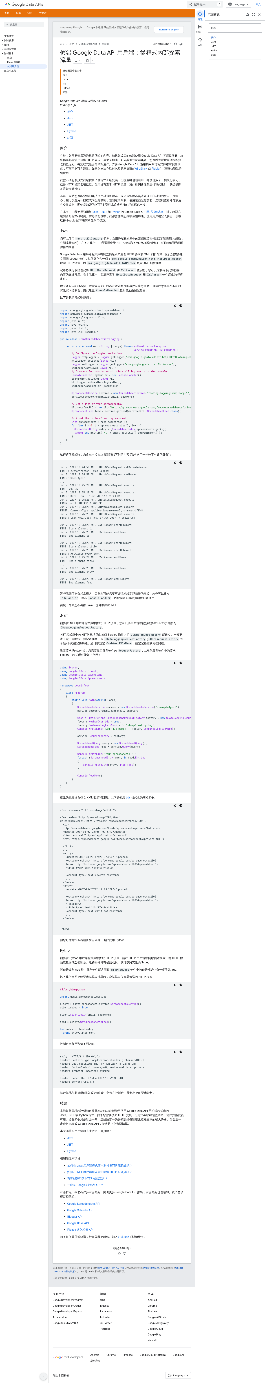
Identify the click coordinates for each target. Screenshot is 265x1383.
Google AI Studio (157, 1317)
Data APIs (34, 4)
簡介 (70, 111)
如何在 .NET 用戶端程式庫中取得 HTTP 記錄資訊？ (99, 1172)
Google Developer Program (68, 1300)
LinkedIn (105, 1317)
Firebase (153, 1311)
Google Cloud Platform (153, 1354)
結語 (70, 137)
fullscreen (253, 14)
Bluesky (104, 1305)
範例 (29, 13)
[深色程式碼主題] (181, 305)
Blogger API (75, 1216)
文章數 (43, 13)
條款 (55, 1375)
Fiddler (156, 168)
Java (70, 118)
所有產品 (95, 1360)
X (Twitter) (106, 1323)
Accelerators (60, 1317)
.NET (70, 124)
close (259, 14)
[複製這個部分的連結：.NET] (71, 616)
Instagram (106, 1311)
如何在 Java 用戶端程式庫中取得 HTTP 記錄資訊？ (99, 1165)
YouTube (105, 1328)
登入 (258, 4)
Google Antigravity (158, 1323)
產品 (71, 43)
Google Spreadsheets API (83, 1203)
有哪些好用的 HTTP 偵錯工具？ (87, 1178)
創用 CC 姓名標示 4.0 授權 (110, 1267)
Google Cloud (155, 1328)
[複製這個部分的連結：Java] (71, 231)
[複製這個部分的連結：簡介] (70, 148)
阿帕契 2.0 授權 (151, 1267)
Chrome (152, 1305)
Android (152, 1300)
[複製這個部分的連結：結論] (70, 1103)
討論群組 (123, 1237)
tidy (128, 797)
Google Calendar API (80, 1210)
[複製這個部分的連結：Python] (75, 951)
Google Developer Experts (67, 1311)
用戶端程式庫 (155, 212)
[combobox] (205, 4)
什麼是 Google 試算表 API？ (85, 1185)
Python (71, 131)
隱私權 (65, 1375)
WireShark (140, 168)
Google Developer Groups (67, 1305)
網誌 (102, 1300)
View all (152, 1340)
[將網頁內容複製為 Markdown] (87, 60)
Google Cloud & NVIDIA (65, 1323)
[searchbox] (24, 24)
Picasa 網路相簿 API (80, 1229)
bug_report (248, 14)
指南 (18, 13)
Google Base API (78, 1223)
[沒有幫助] (181, 44)
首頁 (6, 13)
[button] (23, 40)
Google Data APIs (88, 43)
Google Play (154, 1334)
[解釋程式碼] (175, 305)
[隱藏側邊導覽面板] (43, 1376)
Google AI (178, 1354)
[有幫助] (175, 44)
